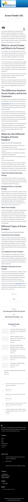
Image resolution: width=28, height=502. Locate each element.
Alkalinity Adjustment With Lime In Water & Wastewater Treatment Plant (18, 356)
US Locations (4, 445)
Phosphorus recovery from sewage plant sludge (15, 394)
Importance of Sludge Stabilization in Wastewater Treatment (14, 371)
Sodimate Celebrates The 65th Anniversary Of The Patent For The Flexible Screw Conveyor (17, 338)
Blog (12, 18)
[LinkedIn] (8, 302)
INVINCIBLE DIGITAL (17, 500)
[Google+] (19, 302)
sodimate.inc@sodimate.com (8, 489)
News (2, 441)
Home (8, 18)
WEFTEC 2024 (9, 398)
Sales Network (4, 443)
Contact (3, 446)
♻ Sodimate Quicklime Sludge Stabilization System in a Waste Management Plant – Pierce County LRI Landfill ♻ (17, 348)
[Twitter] (12, 302)
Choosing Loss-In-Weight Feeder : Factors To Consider (17, 364)
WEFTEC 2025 (9, 389)
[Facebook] (15, 302)
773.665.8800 (5, 483)
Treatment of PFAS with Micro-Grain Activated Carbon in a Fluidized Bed (18, 330)
